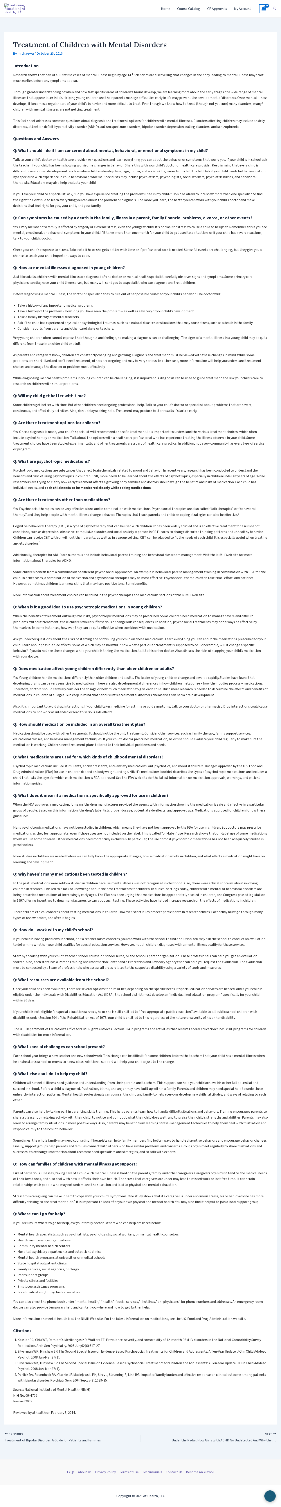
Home (165, 8)
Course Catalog (188, 8)
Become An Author (200, 1472)
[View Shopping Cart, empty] (263, 8)
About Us (85, 1472)
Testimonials (152, 1472)
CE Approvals (217, 8)
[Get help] (270, 1496)
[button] (275, 9)
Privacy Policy (105, 1472)
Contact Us (174, 1472)
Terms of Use (129, 1472)
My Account (242, 8)
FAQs (70, 1472)
